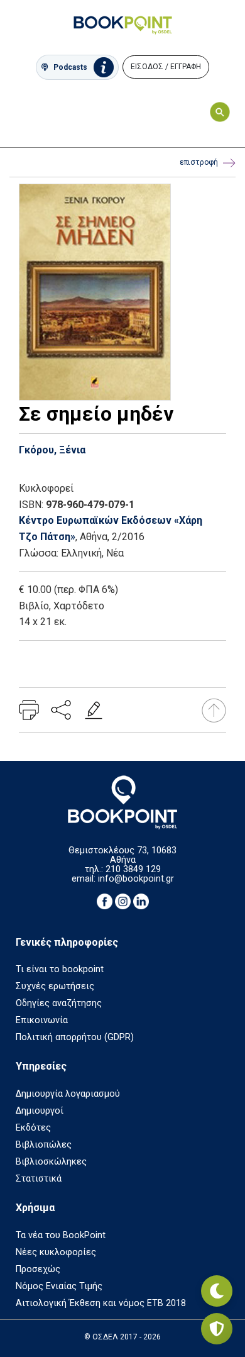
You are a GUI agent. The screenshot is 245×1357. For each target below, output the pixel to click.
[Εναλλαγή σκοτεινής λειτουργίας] (216, 1291)
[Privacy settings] (216, 1328)
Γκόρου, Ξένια (52, 450)
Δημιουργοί (39, 1110)
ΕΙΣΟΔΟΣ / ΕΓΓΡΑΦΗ (166, 66)
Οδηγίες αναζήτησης (59, 1003)
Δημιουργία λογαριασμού (68, 1093)
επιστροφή (199, 162)
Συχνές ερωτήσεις (55, 986)
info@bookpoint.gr (136, 878)
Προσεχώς (38, 1269)
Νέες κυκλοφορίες (56, 1252)
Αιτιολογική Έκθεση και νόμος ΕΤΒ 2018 (101, 1303)
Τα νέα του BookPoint (61, 1235)
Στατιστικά (39, 1178)
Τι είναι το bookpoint (60, 969)
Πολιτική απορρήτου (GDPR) (75, 1037)
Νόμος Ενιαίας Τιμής (59, 1286)
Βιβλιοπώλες (44, 1144)
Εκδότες (33, 1127)
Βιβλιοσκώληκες (51, 1161)
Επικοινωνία (42, 1020)
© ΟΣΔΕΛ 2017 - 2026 (122, 1336)
